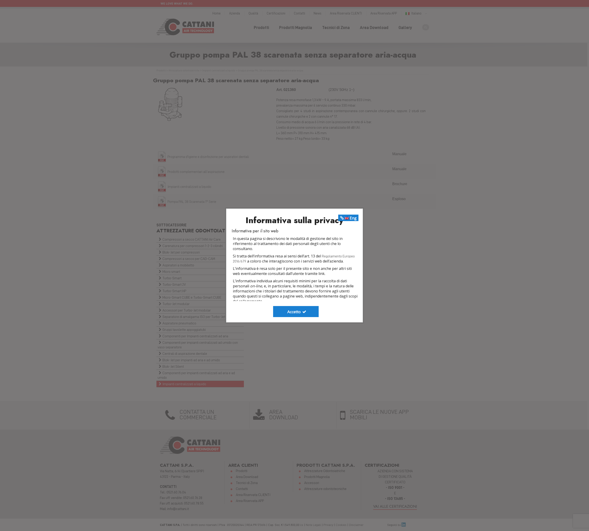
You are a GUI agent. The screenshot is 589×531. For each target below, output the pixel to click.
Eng (353, 218)
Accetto (294, 311)
